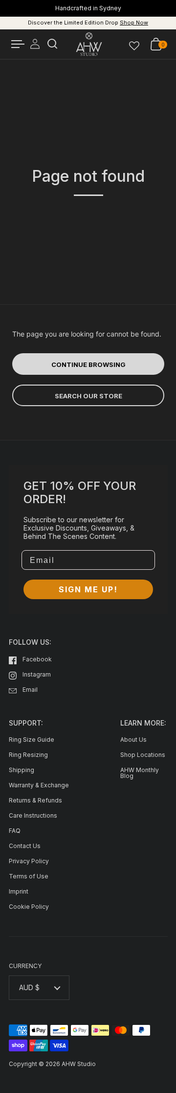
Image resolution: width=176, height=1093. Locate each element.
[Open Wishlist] (134, 44)
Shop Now (134, 22)
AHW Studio (79, 1064)
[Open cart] (156, 44)
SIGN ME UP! (88, 589)
